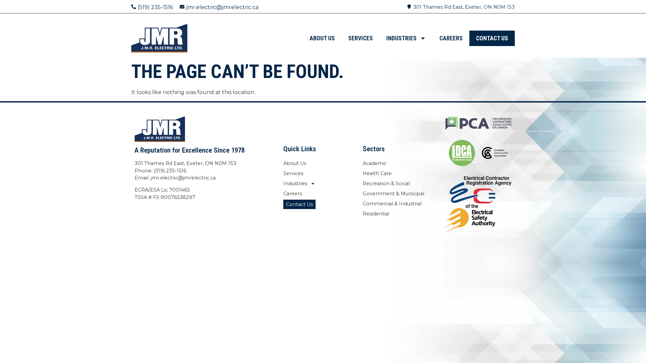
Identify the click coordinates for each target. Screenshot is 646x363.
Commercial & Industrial (392, 204)
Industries (401, 38)
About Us (322, 38)
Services (360, 38)
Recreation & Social (386, 183)
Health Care (377, 173)
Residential (376, 214)
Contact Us (492, 38)
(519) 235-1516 (155, 7)
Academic (375, 163)
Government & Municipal (393, 194)
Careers (451, 38)
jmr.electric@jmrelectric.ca (222, 7)
